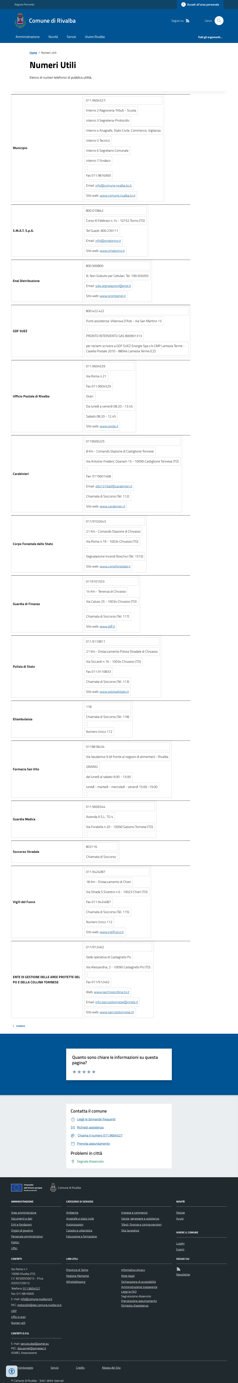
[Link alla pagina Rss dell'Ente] (178, 1269)
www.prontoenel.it (113, 295)
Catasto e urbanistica (79, 1230)
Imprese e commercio (134, 1212)
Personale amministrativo (27, 1236)
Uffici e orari (18, 1317)
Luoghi (180, 1243)
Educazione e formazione (81, 1236)
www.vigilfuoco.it (112, 931)
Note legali (128, 1276)
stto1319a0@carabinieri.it (113, 486)
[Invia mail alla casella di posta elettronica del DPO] (35, 1343)
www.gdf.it (107, 626)
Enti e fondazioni (21, 1224)
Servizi (71, 36)
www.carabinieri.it (112, 506)
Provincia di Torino (77, 1270)
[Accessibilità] (12, 1371)
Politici (15, 1242)
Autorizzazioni (74, 1224)
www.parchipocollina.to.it (111, 991)
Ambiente (72, 1212)
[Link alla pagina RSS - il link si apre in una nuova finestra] (187, 20)
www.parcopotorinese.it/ (117, 1012)
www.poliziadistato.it (114, 691)
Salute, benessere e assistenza (140, 1218)
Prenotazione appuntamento (139, 1301)
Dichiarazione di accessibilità (138, 1281)
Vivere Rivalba (95, 36)
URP (14, 1311)
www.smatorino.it (112, 250)
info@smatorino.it (108, 240)
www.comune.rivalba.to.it (117, 195)
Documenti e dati (21, 1218)
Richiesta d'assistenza (134, 1305)
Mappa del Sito (111, 1367)
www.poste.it (109, 426)
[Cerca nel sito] (217, 20)
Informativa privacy (133, 1270)
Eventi (180, 1249)
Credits (80, 1367)
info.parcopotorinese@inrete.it (116, 1002)
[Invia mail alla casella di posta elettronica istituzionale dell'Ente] (36, 1299)
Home (33, 52)
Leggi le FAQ (129, 1291)
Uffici (14, 1248)
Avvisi (180, 1218)
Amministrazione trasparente (139, 1287)
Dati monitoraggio (22, 1367)
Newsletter (183, 1274)
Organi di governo (22, 1230)
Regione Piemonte (24, 4)
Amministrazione (28, 36)
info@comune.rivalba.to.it (113, 185)
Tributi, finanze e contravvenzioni (141, 1224)
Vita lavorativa (130, 1230)
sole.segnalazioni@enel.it (113, 285)
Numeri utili (18, 1323)
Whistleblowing (75, 1281)
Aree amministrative (23, 1212)
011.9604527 (31, 1288)
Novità (53, 36)
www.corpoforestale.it (115, 566)
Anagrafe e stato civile (80, 1218)
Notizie (180, 1212)
